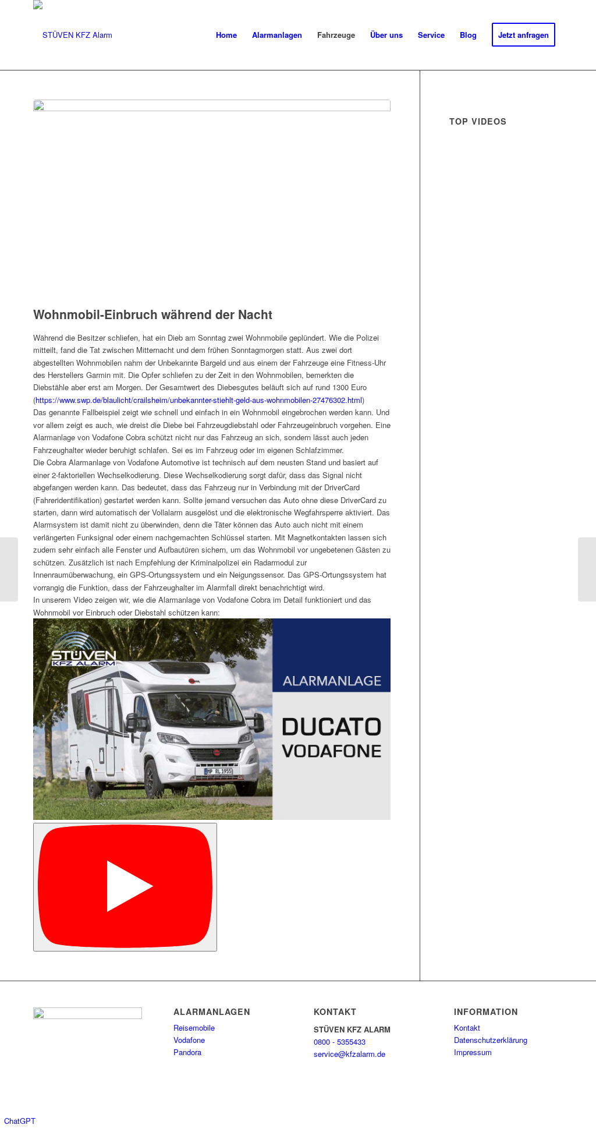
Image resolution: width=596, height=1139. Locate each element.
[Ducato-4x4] (212, 200)
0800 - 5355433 (340, 1041)
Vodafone (189, 1039)
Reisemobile (194, 1027)
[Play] (125, 887)
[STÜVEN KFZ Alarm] (72, 35)
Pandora (187, 1051)
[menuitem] (226, 35)
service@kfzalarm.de (349, 1053)
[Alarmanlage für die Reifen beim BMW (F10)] (587, 569)
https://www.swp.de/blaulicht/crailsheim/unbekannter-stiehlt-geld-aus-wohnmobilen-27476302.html (199, 399)
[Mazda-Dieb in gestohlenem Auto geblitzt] (9, 569)
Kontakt (467, 1027)
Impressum (473, 1051)
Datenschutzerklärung (490, 1039)
